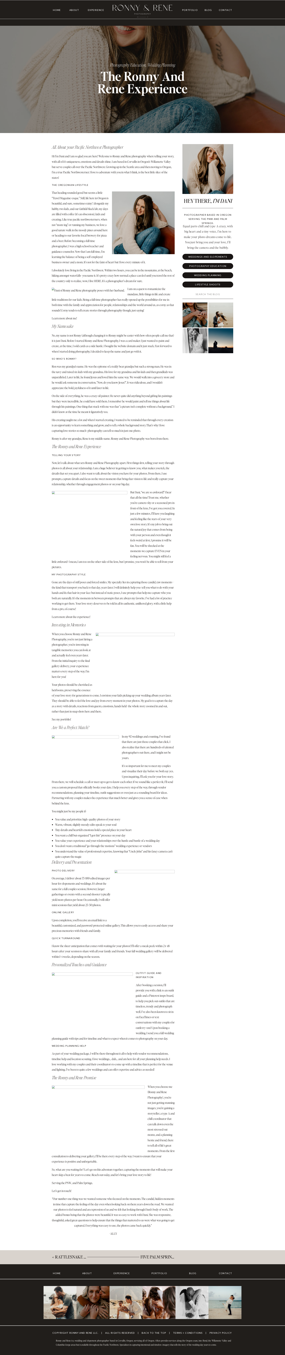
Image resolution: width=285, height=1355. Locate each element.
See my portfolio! (61, 719)
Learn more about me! (64, 318)
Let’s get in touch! (61, 1191)
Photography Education (128, 65)
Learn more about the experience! (71, 617)
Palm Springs (84, 1183)
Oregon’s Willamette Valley (155, 161)
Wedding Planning (161, 65)
